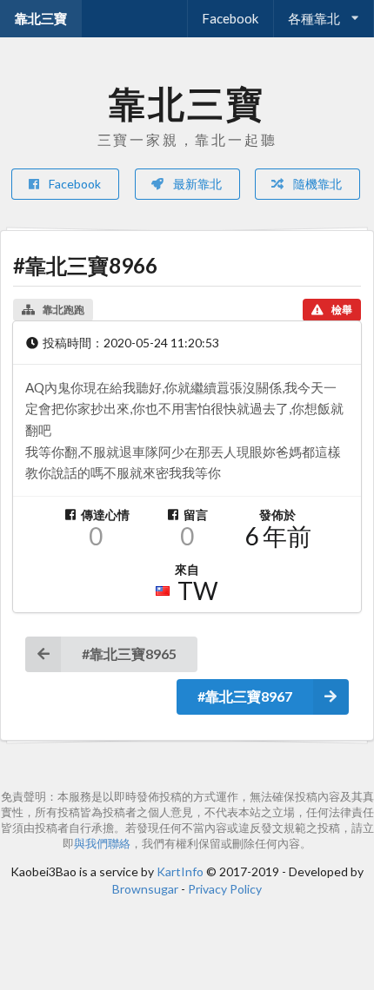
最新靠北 (196, 183)
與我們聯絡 (102, 843)
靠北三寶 (41, 18)
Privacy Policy (225, 888)
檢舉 (341, 309)
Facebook (230, 18)
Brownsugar (145, 888)
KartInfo (180, 871)
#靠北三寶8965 (129, 653)
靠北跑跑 (63, 309)
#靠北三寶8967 (244, 696)
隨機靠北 (316, 183)
